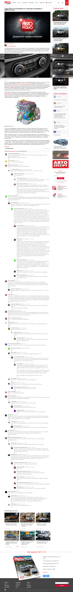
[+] (9, 163)
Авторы (28, 582)
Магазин (50, 2)
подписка (62, 585)
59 (49, 539)
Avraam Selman (21, 202)
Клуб (17, 587)
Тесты (19, 2)
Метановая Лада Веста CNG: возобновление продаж (42, 542)
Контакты (29, 585)
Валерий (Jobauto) (11, 430)
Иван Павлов (21, 454)
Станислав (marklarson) (15, 169)
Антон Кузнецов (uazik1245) (19, 356)
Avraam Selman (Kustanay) (13, 195)
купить (46, 575)
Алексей (26, 208)
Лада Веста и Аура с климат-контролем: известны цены (11, 524)
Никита (26, 356)
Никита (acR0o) (13, 352)
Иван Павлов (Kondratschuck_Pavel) (14, 310)
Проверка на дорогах (8, 539)
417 (33, 521)
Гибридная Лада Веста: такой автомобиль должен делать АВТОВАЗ (12, 543)
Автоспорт (6, 587)
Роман (29, 447)
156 (49, 521)
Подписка (41, 2)
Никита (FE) (13, 382)
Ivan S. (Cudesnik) (11, 160)
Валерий (29, 462)
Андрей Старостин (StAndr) (13, 164)
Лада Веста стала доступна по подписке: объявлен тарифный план (27, 543)
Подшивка (31, 2)
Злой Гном (19, 401)
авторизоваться (13, 151)
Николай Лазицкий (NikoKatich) (14, 153)
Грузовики (24, 2)
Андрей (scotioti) (11, 322)
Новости (14, 2)
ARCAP (36, 2)
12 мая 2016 (11, 43)
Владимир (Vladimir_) (21, 410)
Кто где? (17, 585)
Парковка (18, 584)
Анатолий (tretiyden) (15, 327)
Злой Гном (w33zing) (12, 395)
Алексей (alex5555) (14, 202)
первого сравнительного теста (22, 83)
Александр (19, 352)
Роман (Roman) (14, 378)
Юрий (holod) (10, 414)
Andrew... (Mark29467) (12, 391)
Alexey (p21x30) (19, 238)
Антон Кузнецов (26, 363)
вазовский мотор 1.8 (8, 93)
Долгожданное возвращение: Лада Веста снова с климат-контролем (27, 525)
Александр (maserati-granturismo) (14, 343)
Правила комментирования (41, 590)
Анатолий (22, 332)
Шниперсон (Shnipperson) (22, 275)
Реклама (29, 587)
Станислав (26, 173)
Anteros (22, 304)
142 (18, 521)
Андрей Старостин (23, 169)
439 (18, 539)
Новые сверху (46, 148)
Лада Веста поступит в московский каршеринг (42, 524)
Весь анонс (45, 572)
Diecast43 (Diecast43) (12, 491)
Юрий (18, 421)
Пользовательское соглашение (32, 590)
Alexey (28, 259)
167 (33, 539)
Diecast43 (20, 495)
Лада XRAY (12, 86)
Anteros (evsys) (10, 294)
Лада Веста (6, 146)
